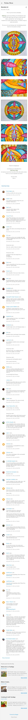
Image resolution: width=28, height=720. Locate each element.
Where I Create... (5, 682)
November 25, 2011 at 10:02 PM (13, 468)
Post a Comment (6, 657)
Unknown (8, 443)
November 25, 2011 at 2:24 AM (12, 248)
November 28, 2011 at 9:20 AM (12, 626)
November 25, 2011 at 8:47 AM (12, 385)
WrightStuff (8, 316)
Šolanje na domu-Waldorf (11, 306)
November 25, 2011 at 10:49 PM (13, 475)
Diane (7, 262)
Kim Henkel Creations (11, 638)
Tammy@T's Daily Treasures (12, 296)
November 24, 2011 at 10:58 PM (13, 203)
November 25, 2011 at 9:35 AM (12, 394)
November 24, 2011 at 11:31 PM (13, 212)
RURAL (8, 367)
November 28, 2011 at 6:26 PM (12, 654)
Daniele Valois (9, 630)
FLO (7, 235)
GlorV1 (7, 553)
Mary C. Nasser (9, 601)
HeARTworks (9, 572)
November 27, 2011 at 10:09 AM (13, 598)
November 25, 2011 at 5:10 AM (12, 293)
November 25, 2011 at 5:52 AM (12, 328)
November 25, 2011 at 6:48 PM (12, 448)
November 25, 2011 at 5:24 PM (12, 440)
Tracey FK (8, 215)
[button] (26, 7)
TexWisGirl (8, 325)
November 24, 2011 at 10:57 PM (13, 195)
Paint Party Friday (5, 186)
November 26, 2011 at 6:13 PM (12, 561)
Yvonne (7, 398)
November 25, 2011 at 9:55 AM (12, 402)
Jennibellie (8, 288)
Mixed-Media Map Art (10, 609)
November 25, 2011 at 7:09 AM (12, 376)
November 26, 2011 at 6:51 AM (12, 504)
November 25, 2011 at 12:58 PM (13, 409)
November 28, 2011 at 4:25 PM (12, 635)
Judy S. (8, 433)
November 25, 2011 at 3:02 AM (12, 267)
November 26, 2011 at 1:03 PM (12, 549)
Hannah (8, 271)
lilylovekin (8, 525)
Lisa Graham (9, 508)
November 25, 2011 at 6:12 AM (12, 344)
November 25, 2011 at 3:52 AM (12, 284)
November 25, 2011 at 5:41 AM (12, 321)
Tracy (7, 614)
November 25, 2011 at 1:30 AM (12, 241)
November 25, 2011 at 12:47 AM (13, 231)
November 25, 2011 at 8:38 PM (12, 457)
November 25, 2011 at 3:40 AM (12, 274)
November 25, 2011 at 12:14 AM (13, 223)
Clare (7, 388)
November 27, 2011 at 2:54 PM (12, 611)
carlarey (8, 380)
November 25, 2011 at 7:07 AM (12, 363)
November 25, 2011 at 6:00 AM (12, 336)
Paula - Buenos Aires (10, 406)
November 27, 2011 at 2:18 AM (12, 577)
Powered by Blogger (14, 714)
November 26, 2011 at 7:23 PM (12, 568)
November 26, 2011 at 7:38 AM (12, 521)
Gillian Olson (9, 565)
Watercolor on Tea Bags (7, 666)
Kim (7, 589)
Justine (7, 226)
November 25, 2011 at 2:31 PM (12, 418)
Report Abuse (14, 717)
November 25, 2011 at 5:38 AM (12, 312)
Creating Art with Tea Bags (8, 697)
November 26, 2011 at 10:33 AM (13, 531)
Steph (7, 207)
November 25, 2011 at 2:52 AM (12, 258)
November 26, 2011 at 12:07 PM (13, 539)
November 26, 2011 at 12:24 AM (13, 484)
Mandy (7, 543)
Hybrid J (8, 198)
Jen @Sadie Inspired (10, 461)
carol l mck (8, 340)
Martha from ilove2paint (11, 471)
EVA (7, 332)
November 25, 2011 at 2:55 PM (12, 429)
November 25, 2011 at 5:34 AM (12, 302)
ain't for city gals (9, 422)
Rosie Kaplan (9, 191)
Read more (24, 678)
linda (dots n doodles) (10, 479)
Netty (7, 278)
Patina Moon (8, 3)
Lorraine (8, 534)
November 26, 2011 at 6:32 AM (12, 495)
